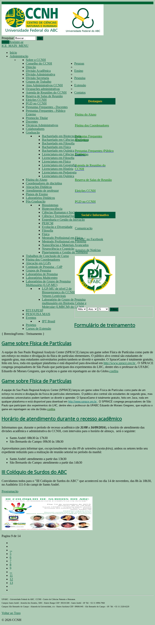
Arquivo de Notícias (88, 250)
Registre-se (16, 42)
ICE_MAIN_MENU (15, 45)
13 (11, 582)
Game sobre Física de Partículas (36, 343)
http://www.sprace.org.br (120, 363)
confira (113, 371)
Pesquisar (8, 38)
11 (11, 575)
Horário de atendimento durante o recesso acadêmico (62, 418)
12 (11, 579)
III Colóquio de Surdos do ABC (34, 471)
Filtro (114, 309)
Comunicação (83, 228)
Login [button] (5, 42)
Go (40, 38)
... (11, 550)
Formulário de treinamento (104, 325)
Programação (10, 491)
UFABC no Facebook (89, 239)
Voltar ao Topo (11, 613)
